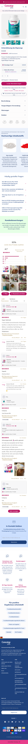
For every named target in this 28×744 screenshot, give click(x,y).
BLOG (2, 670)
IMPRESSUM (18, 672)
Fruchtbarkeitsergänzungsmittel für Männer (14, 620)
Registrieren (14, 712)
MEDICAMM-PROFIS (6, 666)
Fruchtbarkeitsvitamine (14, 613)
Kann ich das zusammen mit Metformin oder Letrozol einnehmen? (14, 190)
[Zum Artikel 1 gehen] (3, 42)
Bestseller (9, 632)
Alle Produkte (18, 632)
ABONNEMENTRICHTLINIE (21, 689)
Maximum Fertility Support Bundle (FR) (15, 311)
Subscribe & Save (10, 70)
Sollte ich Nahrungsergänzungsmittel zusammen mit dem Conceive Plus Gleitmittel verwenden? (14, 209)
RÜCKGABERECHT (19, 678)
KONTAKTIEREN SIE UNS (19, 692)
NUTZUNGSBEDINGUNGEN (20, 675)
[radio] (3, 65)
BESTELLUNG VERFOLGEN (18, 663)
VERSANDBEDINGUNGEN (20, 685)
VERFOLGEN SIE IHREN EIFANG (6, 663)
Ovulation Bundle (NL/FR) (12, 489)
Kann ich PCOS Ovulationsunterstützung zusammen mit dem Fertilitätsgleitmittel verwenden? (14, 202)
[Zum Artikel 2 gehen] (8, 42)
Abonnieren (14, 542)
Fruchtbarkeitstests (14, 616)
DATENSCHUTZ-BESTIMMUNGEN (19, 681)
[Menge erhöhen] (7, 76)
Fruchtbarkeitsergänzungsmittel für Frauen (14, 628)
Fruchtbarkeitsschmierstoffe (14, 609)
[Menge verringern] (2, 76)
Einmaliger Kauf (8, 65)
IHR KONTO (17, 670)
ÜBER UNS (3, 668)
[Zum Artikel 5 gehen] (23, 42)
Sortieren (12, 299)
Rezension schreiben (20, 294)
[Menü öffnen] (2, 7)
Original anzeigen (7, 335)
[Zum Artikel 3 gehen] (13, 42)
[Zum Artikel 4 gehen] (18, 42)
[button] (9, 53)
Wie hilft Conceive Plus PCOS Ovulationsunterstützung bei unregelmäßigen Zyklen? (14, 183)
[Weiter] (27, 2)
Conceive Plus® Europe (15, 737)
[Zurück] (1, 2)
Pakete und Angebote (14, 624)
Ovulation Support (10, 402)
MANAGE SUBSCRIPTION (18, 666)
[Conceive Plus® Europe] (9, 7)
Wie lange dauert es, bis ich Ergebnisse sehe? (14, 195)
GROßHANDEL (4, 673)
